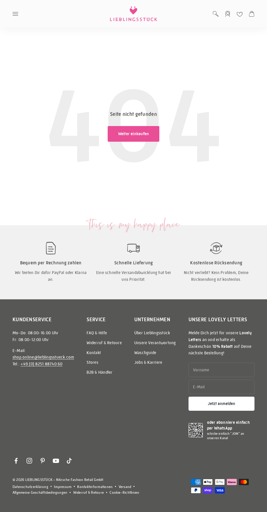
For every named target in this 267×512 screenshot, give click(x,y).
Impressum (62, 487)
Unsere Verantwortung (155, 342)
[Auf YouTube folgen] (55, 460)
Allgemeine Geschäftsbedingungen (40, 492)
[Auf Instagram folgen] (29, 460)
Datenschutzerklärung (30, 487)
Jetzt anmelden (221, 403)
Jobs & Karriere (148, 362)
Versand (125, 487)
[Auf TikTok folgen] (69, 460)
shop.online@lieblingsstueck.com (43, 357)
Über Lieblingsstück (152, 332)
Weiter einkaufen (133, 133)
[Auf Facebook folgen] (16, 460)
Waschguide (145, 352)
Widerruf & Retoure (104, 342)
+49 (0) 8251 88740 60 (41, 363)
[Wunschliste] (239, 14)
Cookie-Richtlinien (124, 492)
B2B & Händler (99, 372)
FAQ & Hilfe (97, 332)
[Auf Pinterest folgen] (42, 460)
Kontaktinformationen (95, 487)
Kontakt (94, 352)
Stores (92, 362)
